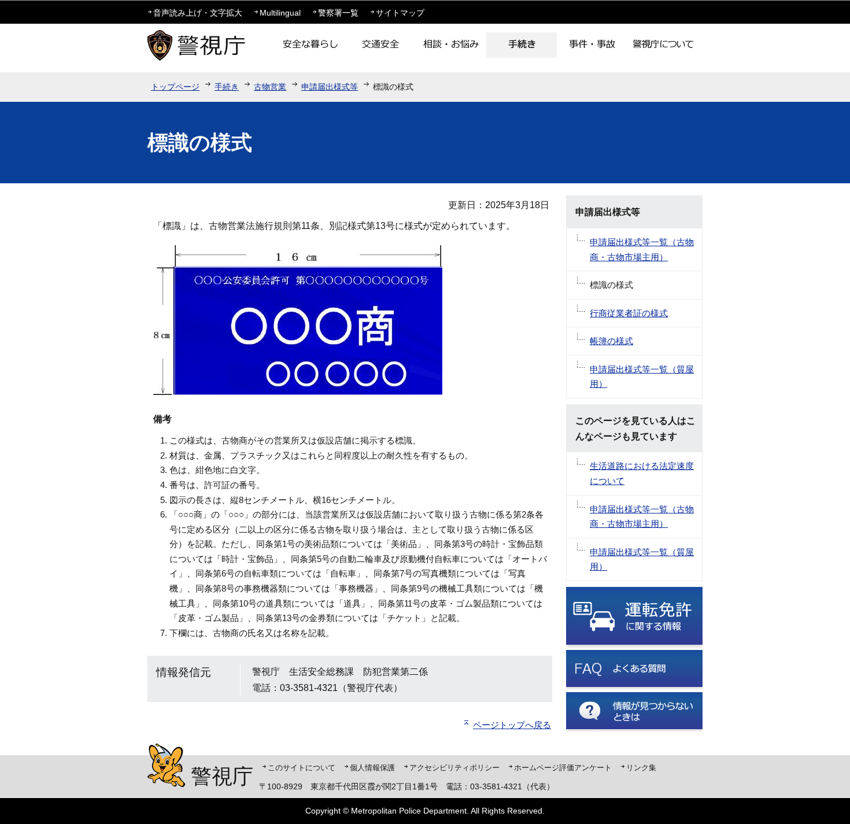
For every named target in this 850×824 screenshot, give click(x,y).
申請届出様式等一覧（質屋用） (642, 376)
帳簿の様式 (611, 341)
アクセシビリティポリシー (454, 767)
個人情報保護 (372, 767)
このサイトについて (301, 767)
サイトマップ (400, 12)
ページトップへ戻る (512, 725)
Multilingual (280, 12)
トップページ (175, 86)
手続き (227, 86)
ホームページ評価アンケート (563, 767)
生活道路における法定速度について (642, 473)
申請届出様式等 (329, 86)
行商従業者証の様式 (629, 313)
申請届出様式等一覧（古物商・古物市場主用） (642, 249)
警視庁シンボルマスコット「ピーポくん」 (166, 765)
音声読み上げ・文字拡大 (197, 12)
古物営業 (270, 86)
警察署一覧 (338, 12)
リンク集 (641, 767)
